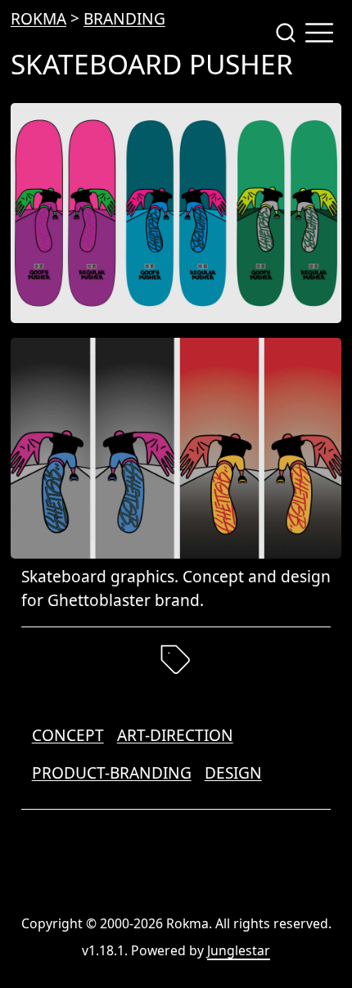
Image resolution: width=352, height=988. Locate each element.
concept (68, 735)
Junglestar (238, 950)
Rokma (38, 18)
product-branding (112, 773)
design (233, 773)
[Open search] (286, 32)
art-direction (175, 735)
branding (124, 18)
